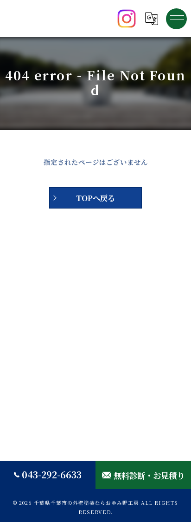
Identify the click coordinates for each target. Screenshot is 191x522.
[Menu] (176, 18)
